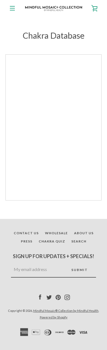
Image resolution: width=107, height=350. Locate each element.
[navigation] (12, 8)
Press (26, 241)
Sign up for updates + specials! (53, 256)
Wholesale (56, 233)
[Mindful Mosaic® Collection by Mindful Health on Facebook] (40, 297)
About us (84, 233)
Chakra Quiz (52, 241)
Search (78, 241)
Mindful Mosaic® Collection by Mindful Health (65, 310)
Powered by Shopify (53, 317)
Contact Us (26, 233)
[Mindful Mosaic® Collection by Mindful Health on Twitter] (49, 297)
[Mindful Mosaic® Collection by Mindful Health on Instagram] (67, 297)
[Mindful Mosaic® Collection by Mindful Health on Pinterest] (58, 297)
